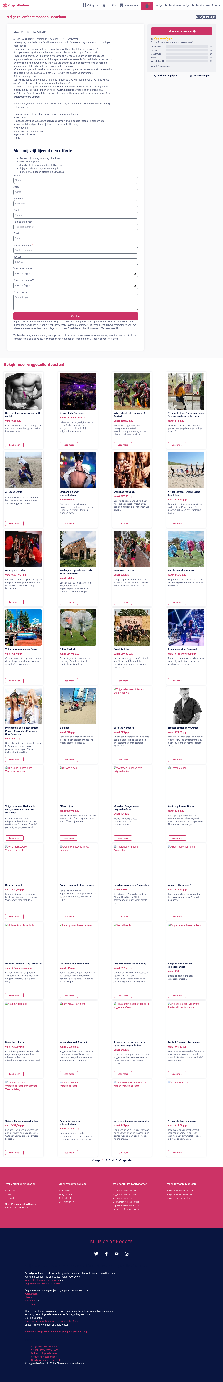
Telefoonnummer (22, 221)
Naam (16, 175)
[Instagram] (127, 1254)
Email (16, 233)
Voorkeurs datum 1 (23, 268)
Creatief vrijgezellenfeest (44, 1356)
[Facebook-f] (106, 1254)
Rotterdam (30, 1300)
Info (214, 5)
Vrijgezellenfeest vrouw (196, 5)
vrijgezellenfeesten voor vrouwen (42, 1283)
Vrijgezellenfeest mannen (44, 1346)
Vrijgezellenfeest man (168, 5)
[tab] (165, 76)
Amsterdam (31, 1293)
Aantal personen (22, 245)
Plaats (16, 210)
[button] (197, 17)
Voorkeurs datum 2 (23, 280)
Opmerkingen (20, 292)
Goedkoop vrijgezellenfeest (45, 1360)
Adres (16, 186)
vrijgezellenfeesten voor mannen (42, 1280)
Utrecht (29, 1297)
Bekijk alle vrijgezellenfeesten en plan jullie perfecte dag (56, 1331)
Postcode (18, 198)
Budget (17, 256)
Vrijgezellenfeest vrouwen (44, 1350)
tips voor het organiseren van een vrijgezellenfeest (51, 1321)
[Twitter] (96, 1254)
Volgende (125, 1160)
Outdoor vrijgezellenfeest (44, 1353)
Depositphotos (20, 1207)
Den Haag (30, 1304)
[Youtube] (117, 1254)
